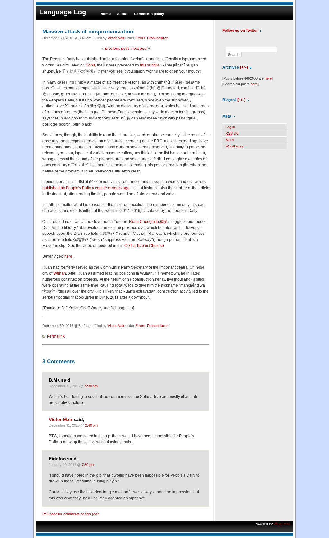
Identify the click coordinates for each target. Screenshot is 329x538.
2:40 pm (91, 425)
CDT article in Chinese (144, 245)
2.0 (232, 133)
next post (139, 48)
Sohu (90, 65)
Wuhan (59, 273)
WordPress (234, 146)
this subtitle (150, 65)
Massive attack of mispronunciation (87, 31)
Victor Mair (116, 38)
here (68, 256)
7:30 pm (88, 465)
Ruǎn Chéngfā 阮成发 (148, 221)
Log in (230, 127)
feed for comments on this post (70, 514)
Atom (230, 140)
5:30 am (91, 386)
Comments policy (149, 14)
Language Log (62, 12)
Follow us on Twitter (240, 30)
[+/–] (244, 67)
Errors (140, 38)
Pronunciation (157, 38)
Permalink (56, 336)
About (122, 14)
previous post (117, 48)
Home (106, 14)
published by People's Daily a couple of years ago (85, 188)
